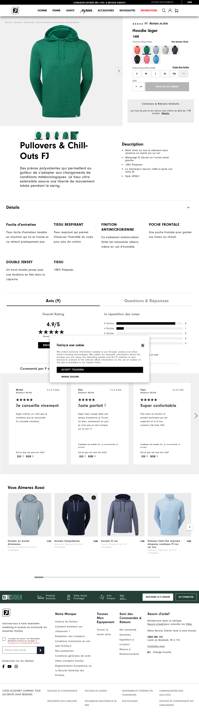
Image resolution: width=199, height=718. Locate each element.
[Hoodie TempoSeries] (76, 535)
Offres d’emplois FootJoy (69, 660)
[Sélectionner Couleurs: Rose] (146, 59)
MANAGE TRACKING (70, 376)
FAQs (189, 624)
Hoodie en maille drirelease (19, 542)
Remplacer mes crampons (70, 636)
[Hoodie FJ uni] (123, 535)
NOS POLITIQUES (130, 701)
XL (165, 74)
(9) (146, 23)
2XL (174, 74)
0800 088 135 (155, 637)
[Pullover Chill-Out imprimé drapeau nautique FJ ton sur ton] (169, 535)
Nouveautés (127, 10)
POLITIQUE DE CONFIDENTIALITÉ (62, 691)
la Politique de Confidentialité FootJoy (23, 642)
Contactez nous (156, 646)
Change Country (162, 652)
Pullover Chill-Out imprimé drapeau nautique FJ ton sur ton (164, 544)
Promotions (149, 10)
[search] (164, 10)
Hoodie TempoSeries (67, 541)
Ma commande (128, 629)
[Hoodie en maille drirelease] (29, 535)
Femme (56, 10)
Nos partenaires (64, 651)
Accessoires (106, 10)
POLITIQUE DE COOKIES (96, 691)
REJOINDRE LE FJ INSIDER (158, 597)
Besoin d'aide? (156, 624)
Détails (165, 113)
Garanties (125, 634)
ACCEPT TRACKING (72, 369)
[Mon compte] (170, 10)
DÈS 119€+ (89, 2)
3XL (183, 74)
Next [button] (119, 71)
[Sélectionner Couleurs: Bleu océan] (156, 59)
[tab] (176, 10)
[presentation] (53, 301)
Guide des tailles (181, 67)
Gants (70, 10)
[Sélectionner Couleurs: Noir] (137, 59)
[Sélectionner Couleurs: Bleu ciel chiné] (156, 49)
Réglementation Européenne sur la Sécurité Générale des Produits (73, 670)
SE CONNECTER (186, 597)
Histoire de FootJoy (66, 621)
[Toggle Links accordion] (73, 614)
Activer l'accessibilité (162, 2)
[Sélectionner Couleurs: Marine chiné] (174, 49)
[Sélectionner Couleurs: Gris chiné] (165, 49)
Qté (134, 80)
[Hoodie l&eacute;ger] (61, 71)
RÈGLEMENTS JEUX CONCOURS (62, 701)
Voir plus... (123, 597)
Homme (42, 10)
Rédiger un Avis (159, 23)
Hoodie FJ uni (109, 541)
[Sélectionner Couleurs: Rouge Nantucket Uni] (137, 49)
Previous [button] (3, 71)
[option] (61, 71)
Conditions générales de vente (73, 655)
